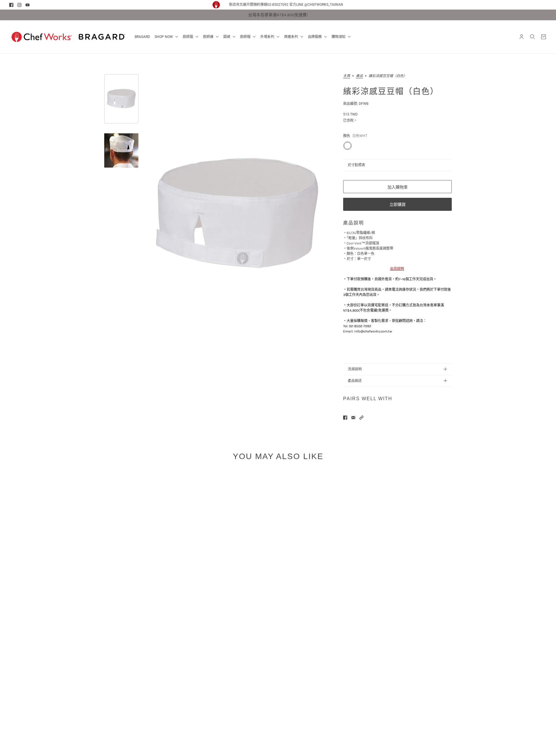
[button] (361, 417)
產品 (359, 76)
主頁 (346, 76)
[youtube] (27, 5)
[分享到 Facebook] (345, 417)
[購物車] (543, 37)
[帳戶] (521, 37)
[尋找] (532, 37)
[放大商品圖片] (237, 214)
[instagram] (19, 5)
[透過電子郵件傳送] (353, 417)
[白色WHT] (347, 145)
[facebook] (11, 5)
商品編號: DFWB (355, 104)
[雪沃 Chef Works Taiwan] (41, 37)
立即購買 (397, 204)
